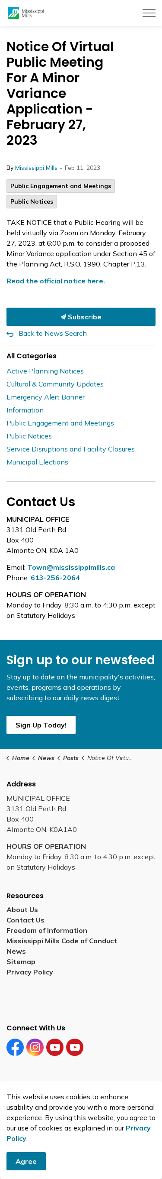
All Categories (31, 356)
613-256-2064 (55, 577)
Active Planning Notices (45, 371)
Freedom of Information (46, 930)
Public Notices (31, 201)
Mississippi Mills (36, 168)
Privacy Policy (29, 972)
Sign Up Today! (41, 725)
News (16, 951)
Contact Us (25, 920)
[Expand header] (149, 13)
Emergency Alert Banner (45, 397)
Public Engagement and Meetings (60, 186)
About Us (22, 909)
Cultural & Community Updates (55, 384)
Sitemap (22, 961)
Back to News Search (53, 333)
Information (25, 410)
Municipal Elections (37, 462)
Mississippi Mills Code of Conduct (61, 940)
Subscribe (84, 316)
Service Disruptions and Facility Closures (70, 449)
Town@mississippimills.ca (71, 567)
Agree (26, 1161)
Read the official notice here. (56, 280)
